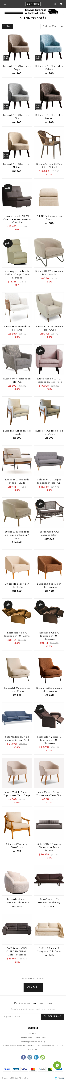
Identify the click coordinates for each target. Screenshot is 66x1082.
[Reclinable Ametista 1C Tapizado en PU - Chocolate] (49, 718)
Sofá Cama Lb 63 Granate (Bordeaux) (49, 901)
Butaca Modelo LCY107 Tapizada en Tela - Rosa (49, 380)
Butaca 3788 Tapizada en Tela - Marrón (49, 273)
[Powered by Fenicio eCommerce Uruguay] (59, 1078)
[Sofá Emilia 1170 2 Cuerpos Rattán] (49, 512)
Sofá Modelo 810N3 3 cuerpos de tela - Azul (17, 738)
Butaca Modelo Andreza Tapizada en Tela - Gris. (49, 794)
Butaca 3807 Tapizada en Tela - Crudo (17, 481)
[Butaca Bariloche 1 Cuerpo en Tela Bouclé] (17, 880)
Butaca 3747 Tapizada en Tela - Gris (17, 380)
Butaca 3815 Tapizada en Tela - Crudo (17, 328)
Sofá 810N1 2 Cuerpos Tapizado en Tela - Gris (49, 481)
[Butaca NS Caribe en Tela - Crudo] (17, 411)
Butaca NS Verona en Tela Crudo (16, 846)
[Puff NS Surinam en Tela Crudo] (49, 197)
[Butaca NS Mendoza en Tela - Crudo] (17, 669)
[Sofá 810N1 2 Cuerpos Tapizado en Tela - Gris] (49, 460)
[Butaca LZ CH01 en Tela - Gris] (17, 96)
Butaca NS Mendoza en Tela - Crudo (17, 689)
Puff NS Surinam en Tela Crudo (49, 218)
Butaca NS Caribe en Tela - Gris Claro (49, 432)
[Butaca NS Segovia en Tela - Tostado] (49, 564)
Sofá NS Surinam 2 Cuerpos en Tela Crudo (49, 950)
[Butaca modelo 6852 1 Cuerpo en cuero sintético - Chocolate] (17, 197)
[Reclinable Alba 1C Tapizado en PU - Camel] (17, 613)
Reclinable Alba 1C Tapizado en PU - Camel (17, 634)
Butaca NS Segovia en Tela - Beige (17, 585)
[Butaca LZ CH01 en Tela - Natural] (17, 145)
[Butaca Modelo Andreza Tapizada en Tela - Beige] (17, 773)
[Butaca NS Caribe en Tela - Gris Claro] (49, 411)
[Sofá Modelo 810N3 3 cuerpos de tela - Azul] (17, 718)
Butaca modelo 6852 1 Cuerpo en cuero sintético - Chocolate (17, 219)
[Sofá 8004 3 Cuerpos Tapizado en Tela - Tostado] (49, 825)
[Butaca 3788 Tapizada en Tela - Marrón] (49, 252)
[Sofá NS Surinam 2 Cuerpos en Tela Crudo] (49, 929)
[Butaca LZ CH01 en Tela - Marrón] (49, 96)
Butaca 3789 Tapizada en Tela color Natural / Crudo (17, 535)
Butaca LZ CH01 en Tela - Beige (17, 68)
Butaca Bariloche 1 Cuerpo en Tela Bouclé (17, 901)
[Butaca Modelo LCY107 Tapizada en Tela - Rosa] (49, 359)
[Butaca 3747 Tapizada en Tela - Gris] (17, 359)
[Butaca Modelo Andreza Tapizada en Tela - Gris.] (49, 773)
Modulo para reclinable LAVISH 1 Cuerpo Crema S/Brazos (17, 274)
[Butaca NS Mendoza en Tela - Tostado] (49, 669)
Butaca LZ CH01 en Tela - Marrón (49, 117)
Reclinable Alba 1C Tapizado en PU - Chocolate (49, 636)
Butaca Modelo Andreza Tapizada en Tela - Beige (17, 794)
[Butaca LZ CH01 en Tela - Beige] (17, 47)
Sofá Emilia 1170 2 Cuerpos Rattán (49, 533)
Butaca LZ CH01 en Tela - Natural (17, 165)
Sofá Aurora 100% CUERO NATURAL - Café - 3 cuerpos (17, 951)
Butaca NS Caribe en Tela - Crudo (17, 432)
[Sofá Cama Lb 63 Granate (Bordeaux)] (49, 880)
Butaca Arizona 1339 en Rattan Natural (49, 165)
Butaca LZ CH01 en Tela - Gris (17, 117)
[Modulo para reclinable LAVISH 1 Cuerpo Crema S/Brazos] (17, 252)
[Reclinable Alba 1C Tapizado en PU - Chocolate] (49, 613)
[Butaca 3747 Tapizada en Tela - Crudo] (49, 307)
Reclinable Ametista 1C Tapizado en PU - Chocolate (49, 740)
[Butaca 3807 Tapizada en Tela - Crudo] (17, 460)
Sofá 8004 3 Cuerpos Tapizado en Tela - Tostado (49, 847)
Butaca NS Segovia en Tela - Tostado (49, 585)
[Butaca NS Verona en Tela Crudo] (17, 825)
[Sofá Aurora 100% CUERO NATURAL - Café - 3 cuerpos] (17, 929)
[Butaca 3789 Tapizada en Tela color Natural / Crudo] (17, 512)
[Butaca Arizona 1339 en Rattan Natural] (49, 145)
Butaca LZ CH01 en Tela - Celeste (49, 68)
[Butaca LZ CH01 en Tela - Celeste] (49, 47)
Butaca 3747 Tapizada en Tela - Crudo (49, 328)
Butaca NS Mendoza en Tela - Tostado (49, 689)
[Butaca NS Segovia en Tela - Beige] (17, 564)
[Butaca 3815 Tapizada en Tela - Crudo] (17, 307)
